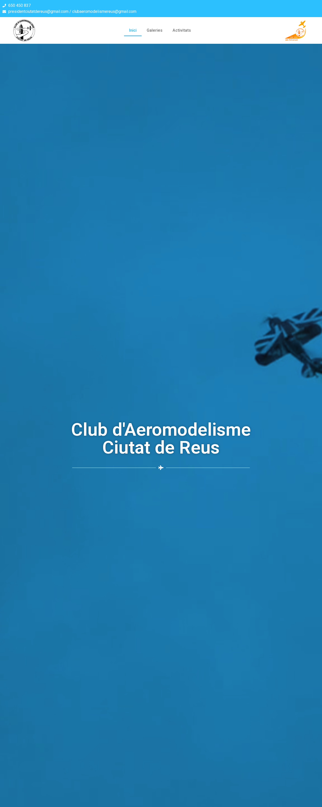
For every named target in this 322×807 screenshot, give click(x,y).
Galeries (155, 30)
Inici (133, 30)
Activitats (182, 30)
